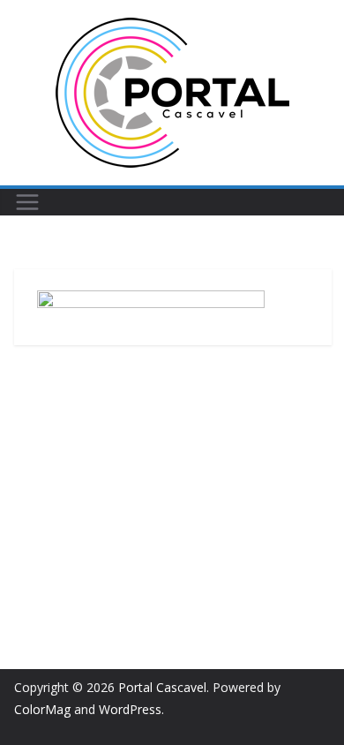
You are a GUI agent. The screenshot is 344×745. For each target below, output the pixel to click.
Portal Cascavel (162, 687)
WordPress (130, 709)
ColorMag (42, 709)
